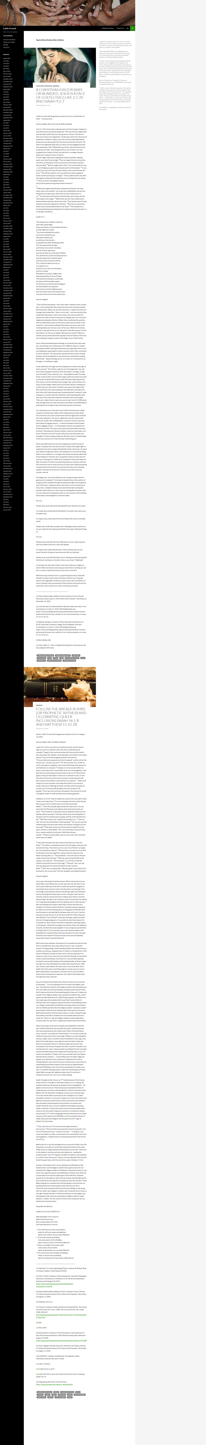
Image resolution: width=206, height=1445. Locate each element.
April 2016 (6, 365)
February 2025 (7, 105)
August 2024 (6, 120)
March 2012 (6, 486)
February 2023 (7, 159)
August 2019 (6, 267)
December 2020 (7, 226)
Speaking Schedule (108, 28)
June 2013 (6, 453)
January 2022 (7, 192)
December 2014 (7, 406)
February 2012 (7, 489)
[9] (45, 1113)
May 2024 (6, 128)
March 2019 (6, 280)
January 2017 (7, 342)
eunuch (40, 1394)
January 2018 (7, 311)
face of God (41, 658)
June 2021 (6, 210)
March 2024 (6, 130)
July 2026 (6, 61)
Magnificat (41, 660)
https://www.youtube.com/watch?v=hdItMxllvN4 (54, 1384)
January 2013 (7, 466)
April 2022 (6, 185)
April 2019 (6, 277)
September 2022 (8, 172)
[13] (61, 1155)
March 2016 (6, 368)
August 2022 (6, 174)
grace (48, 1394)
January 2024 (7, 136)
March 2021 (6, 218)
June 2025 (6, 94)
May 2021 (6, 213)
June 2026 (6, 63)
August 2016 (6, 355)
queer (70, 1394)
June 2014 (6, 422)
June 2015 (6, 391)
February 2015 (7, 401)
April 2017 (6, 334)
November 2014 (7, 409)
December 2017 (7, 314)
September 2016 (8, 352)
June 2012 (6, 481)
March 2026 (6, 71)
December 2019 (7, 257)
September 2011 (8, 497)
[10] (66, 1116)
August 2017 (6, 324)
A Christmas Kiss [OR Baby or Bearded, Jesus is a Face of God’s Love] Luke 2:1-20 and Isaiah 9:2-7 (60, 95)
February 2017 (7, 339)
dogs (78, 1392)
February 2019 (7, 283)
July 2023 (6, 151)
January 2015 (7, 404)
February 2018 (7, 308)
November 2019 (7, 259)
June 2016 (6, 360)
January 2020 (7, 254)
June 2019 (6, 272)
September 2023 (8, 146)
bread (56, 1392)
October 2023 (7, 143)
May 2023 (6, 156)
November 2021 (7, 197)
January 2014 (7, 435)
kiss (61, 658)
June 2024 (6, 125)
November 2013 (7, 440)
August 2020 (6, 236)
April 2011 (6, 504)
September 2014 (8, 414)
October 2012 (7, 471)
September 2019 (8, 265)
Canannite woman (67, 1392)
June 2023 (6, 154)
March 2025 (6, 102)
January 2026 (7, 76)
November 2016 (7, 347)
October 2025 (7, 84)
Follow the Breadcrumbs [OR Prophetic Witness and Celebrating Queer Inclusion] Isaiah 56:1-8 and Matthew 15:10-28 (61, 717)
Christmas (76, 655)
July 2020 (6, 239)
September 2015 (8, 383)
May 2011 (6, 502)
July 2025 (6, 92)
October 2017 (7, 319)
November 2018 (7, 290)
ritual (50, 1397)
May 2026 (6, 66)
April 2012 (6, 484)
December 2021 (7, 195)
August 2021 (6, 205)
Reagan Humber (80, 1394)
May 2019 (6, 275)
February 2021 (7, 221)
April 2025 (6, 99)
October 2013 (7, 443)
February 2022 (7, 190)
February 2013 (7, 463)
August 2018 (6, 298)
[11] (43, 1121)
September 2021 (8, 203)
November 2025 (7, 81)
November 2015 (7, 378)
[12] (42, 1139)
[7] (52, 1054)
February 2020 (7, 252)
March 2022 (6, 187)
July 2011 (6, 499)
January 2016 (7, 373)
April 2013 (6, 458)
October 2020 (7, 231)
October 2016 (7, 350)
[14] (72, 1258)
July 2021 (6, 208)
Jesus (55, 658)
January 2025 (7, 107)
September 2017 (8, 321)
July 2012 (6, 479)
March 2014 (6, 430)
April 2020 (6, 246)
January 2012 (7, 492)
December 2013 (7, 437)
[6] (47, 1049)
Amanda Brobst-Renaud (45, 655)
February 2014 (7, 432)
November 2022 (7, 166)
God (49, 658)
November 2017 (7, 316)
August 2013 (6, 448)
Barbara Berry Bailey (63, 655)
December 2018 (7, 288)
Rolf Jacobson (60, 1397)
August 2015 (6, 386)
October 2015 (7, 381)
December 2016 (7, 345)
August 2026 (6, 58)
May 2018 (6, 301)
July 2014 (6, 419)
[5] (37, 532)
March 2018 (6, 306)
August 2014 (6, 417)
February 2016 (7, 370)
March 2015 (6, 399)
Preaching (48, 86)
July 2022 (6, 177)
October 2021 (7, 200)
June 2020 (6, 241)
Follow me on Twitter (9, 42)
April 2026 (6, 68)
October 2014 (7, 412)
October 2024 (7, 115)
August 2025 (6, 89)
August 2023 (6, 148)
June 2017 (6, 329)
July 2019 (6, 270)
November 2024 (7, 112)
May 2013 (6, 455)
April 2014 (6, 427)
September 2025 (8, 87)
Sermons (56, 86)
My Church (6, 47)
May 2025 (6, 97)
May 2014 (6, 424)
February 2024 (7, 133)
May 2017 (6, 332)
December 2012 (7, 468)
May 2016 (6, 363)
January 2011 (7, 510)
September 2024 (8, 117)
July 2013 (6, 450)
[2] (78, 346)
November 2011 (7, 494)
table (70, 1397)
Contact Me (120, 28)
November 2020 (7, 228)
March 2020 (6, 249)
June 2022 (6, 179)
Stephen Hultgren (69, 660)
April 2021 (6, 216)
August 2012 (6, 476)
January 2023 (7, 161)
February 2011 (7, 507)
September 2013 (8, 445)
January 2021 (7, 223)
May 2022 (6, 182)
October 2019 (7, 262)
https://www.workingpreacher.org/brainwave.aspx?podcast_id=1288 (61, 1340)
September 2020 (8, 234)
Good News (40, 86)
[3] (46, 374)
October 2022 (7, 169)
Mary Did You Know (54, 660)
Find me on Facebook (9, 39)
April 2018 (6, 303)
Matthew (62, 1394)
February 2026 (7, 74)
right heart (41, 1397)
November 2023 (7, 141)
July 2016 (6, 357)
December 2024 (7, 110)
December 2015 (7, 375)
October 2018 (7, 293)
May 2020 (6, 244)
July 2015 (6, 388)
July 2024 (6, 123)
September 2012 (8, 474)
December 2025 (7, 79)
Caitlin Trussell (9, 28)
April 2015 (6, 396)
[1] (46, 333)
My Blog (5, 45)
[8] (52, 1088)
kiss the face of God (72, 658)
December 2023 (7, 138)
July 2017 (6, 326)
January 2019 (7, 285)
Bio (128, 28)
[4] (78, 400)
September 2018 (8, 295)
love (83, 658)
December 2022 (7, 164)
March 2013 (6, 461)
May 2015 (6, 394)
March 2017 (6, 337)
